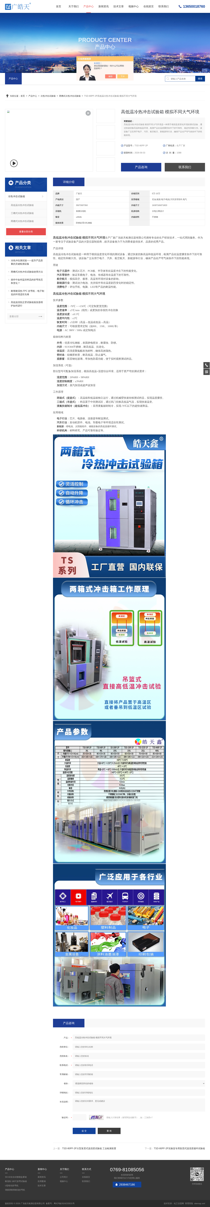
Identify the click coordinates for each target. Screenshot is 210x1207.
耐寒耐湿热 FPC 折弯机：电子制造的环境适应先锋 (27, 293)
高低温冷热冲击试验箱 (22, 205)
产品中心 (88, 6)
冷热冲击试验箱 (48, 96)
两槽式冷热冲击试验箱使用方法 (27, 272)
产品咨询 (141, 167)
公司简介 (64, 1177)
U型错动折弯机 (11, 1185)
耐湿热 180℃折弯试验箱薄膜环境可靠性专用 (16, 1181)
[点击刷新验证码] (96, 1117)
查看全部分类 (26, 231)
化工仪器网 (179, 1203)
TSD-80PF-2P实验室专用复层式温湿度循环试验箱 (179, 1148)
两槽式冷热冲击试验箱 (70, 96)
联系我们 (163, 6)
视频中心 (133, 6)
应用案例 (42, 1181)
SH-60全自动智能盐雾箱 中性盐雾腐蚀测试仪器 (16, 1177)
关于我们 (73, 6)
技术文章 (118, 6)
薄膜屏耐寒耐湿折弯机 (15, 1190)
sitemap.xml (199, 1203)
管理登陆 (189, 1203)
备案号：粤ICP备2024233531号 (60, 1203)
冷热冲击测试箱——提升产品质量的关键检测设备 (27, 262)
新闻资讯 (103, 6)
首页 (58, 6)
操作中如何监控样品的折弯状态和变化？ (27, 281)
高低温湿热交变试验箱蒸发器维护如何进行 (27, 304)
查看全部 (14, 316)
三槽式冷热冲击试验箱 (22, 213)
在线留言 (148, 6)
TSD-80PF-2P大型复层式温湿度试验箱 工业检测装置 (89, 1148)
